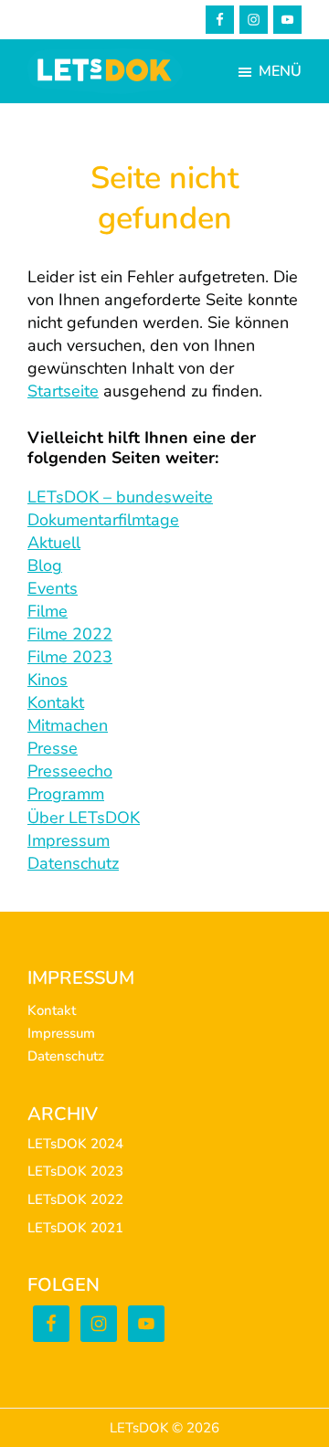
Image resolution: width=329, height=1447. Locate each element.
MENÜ (280, 71)
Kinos (47, 680)
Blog (44, 565)
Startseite (63, 391)
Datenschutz (73, 863)
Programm (65, 794)
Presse (52, 748)
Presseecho (69, 771)
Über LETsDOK (83, 818)
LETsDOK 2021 (75, 1228)
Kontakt (55, 702)
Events (52, 588)
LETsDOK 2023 (75, 1171)
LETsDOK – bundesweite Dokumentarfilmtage (120, 508)
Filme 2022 (69, 634)
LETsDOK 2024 (75, 1144)
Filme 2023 (69, 657)
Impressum (68, 840)
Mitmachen (67, 725)
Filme (47, 611)
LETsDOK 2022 (75, 1199)
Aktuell (53, 543)
